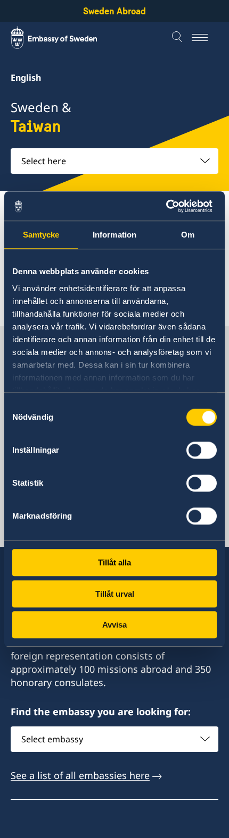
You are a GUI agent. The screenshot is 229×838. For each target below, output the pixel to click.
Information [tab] (114, 234)
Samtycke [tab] (41, 234)
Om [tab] (187, 234)
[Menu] (205, 38)
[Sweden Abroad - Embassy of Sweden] (64, 37)
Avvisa (114, 624)
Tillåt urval (114, 593)
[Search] (178, 38)
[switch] (201, 450)
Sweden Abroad (114, 11)
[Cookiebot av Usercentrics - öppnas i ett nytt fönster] (170, 206)
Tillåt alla (114, 562)
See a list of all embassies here (80, 775)
